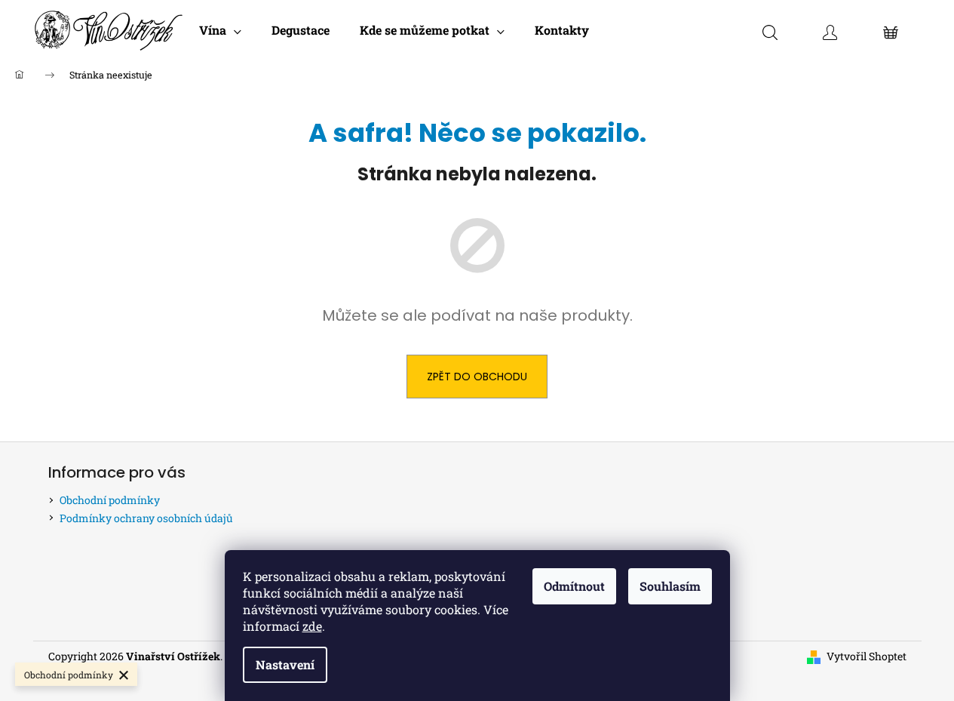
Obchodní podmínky (110, 500)
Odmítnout (574, 586)
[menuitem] (220, 30)
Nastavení (285, 664)
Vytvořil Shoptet (866, 656)
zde (312, 626)
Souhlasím (670, 586)
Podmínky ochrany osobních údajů (146, 518)
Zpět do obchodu (477, 376)
